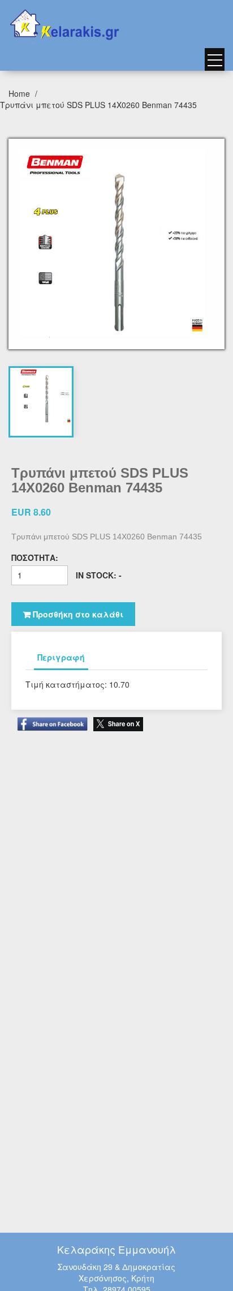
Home (20, 93)
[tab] (45, 396)
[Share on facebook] (49, 719)
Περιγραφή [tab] (61, 657)
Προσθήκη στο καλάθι (77, 614)
